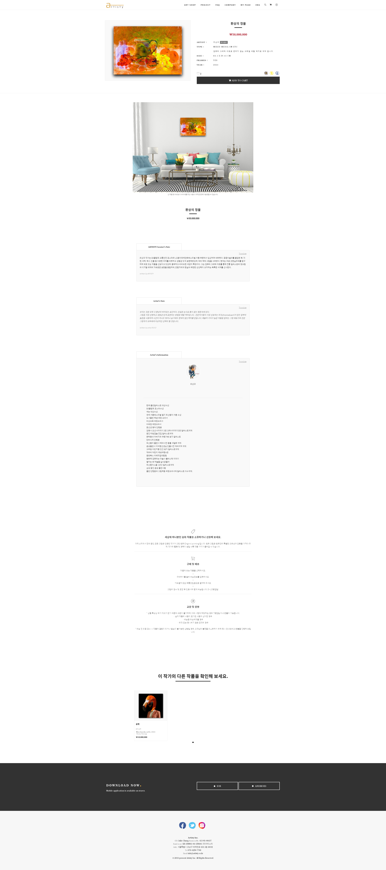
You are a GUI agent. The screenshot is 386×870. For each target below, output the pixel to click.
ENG (258, 5)
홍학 (137, 724)
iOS (218, 786)
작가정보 (224, 42)
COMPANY (230, 5)
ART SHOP (190, 5)
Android (260, 786)
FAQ (217, 5)
